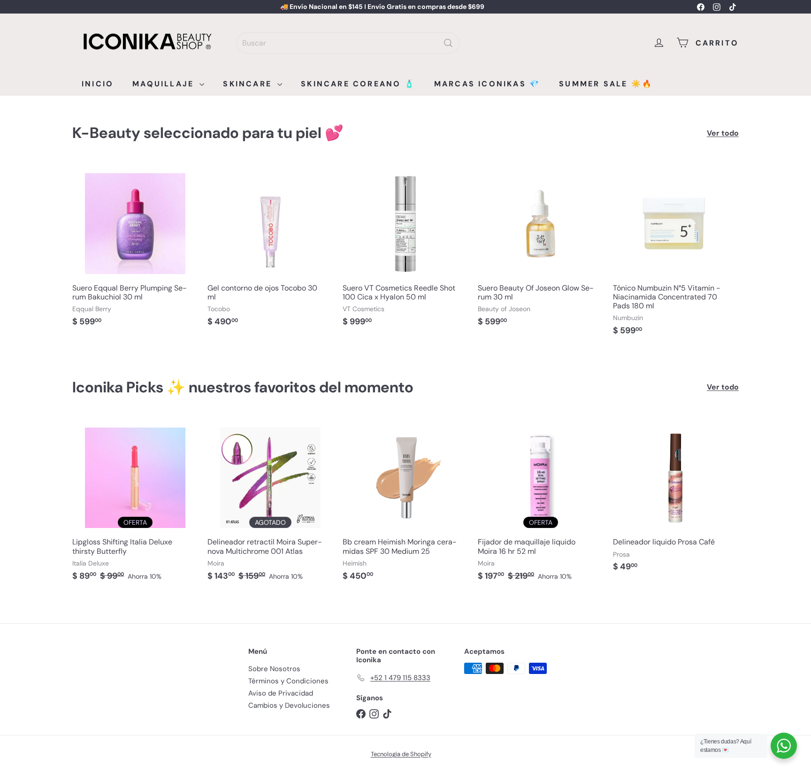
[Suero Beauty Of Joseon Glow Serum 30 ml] (541, 249)
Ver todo (723, 133)
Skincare (249, 84)
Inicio (98, 84)
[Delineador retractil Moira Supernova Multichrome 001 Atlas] (270, 502)
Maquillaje (164, 84)
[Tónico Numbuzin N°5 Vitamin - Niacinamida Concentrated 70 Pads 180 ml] (676, 253)
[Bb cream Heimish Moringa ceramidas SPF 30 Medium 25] (405, 502)
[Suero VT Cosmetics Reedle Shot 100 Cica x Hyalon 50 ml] (405, 249)
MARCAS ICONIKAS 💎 (487, 84)
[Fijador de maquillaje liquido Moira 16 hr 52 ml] (541, 502)
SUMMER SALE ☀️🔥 (606, 84)
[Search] (448, 43)
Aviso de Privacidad (280, 693)
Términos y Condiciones (288, 681)
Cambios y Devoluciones (289, 705)
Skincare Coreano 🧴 (358, 84)
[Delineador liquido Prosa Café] (676, 498)
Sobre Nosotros (274, 669)
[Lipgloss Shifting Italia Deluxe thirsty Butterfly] (135, 502)
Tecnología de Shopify (401, 754)
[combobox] (348, 43)
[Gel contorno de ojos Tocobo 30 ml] (270, 249)
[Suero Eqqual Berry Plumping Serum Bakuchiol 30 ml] (135, 249)
